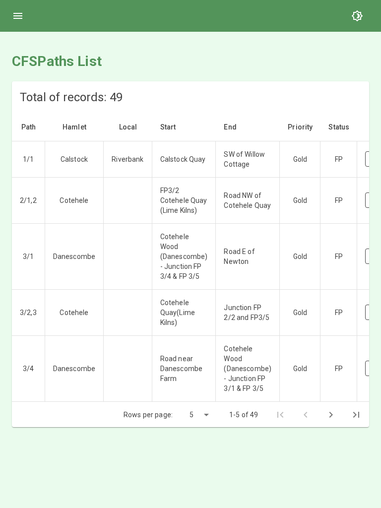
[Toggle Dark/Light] (357, 16)
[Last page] (356, 415)
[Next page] (331, 415)
